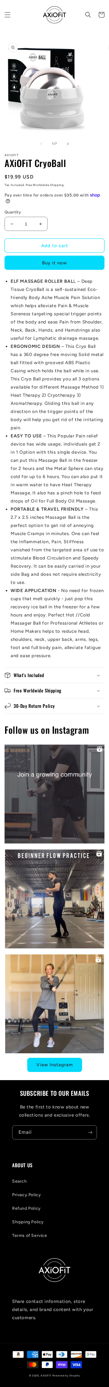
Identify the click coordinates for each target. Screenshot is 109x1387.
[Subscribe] (90, 1132)
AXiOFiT (46, 1375)
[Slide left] (41, 143)
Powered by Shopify (66, 1375)
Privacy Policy (26, 1194)
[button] (7, 14)
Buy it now (54, 263)
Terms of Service (29, 1235)
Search (19, 1181)
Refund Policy (26, 1208)
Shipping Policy (28, 1222)
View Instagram (54, 1064)
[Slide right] (67, 143)
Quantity (13, 212)
